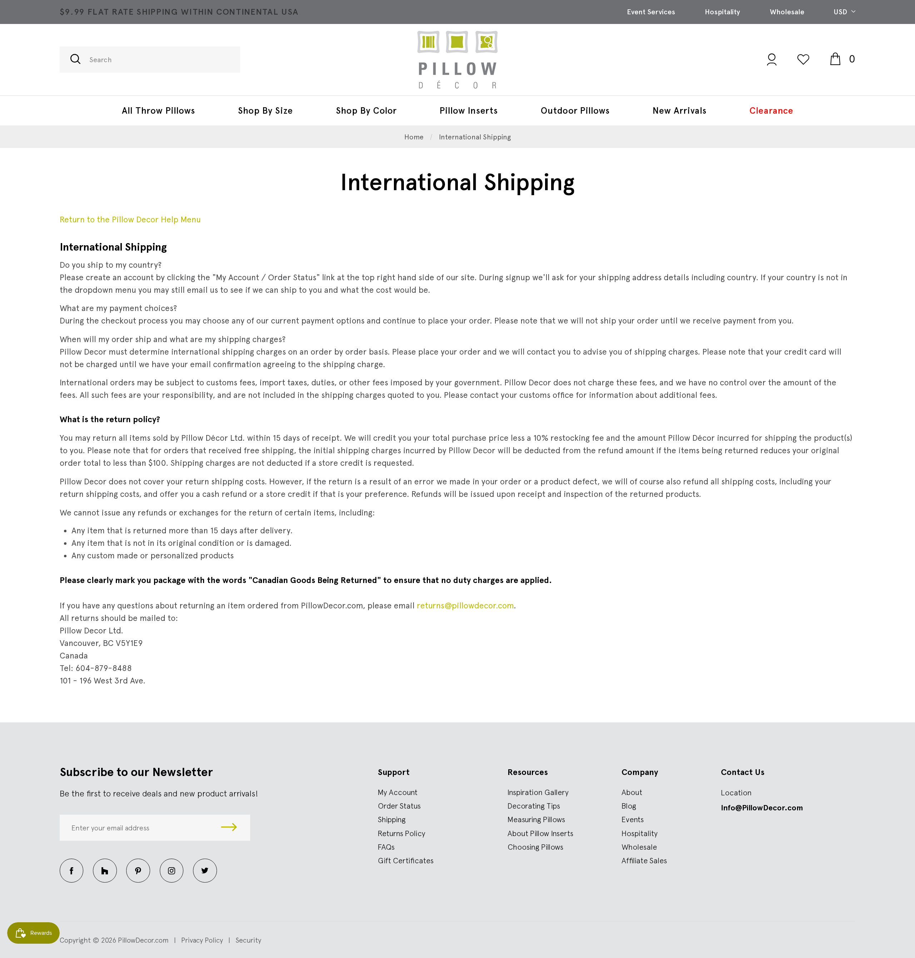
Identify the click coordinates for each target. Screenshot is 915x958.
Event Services (651, 12)
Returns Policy (401, 833)
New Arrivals (680, 110)
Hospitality (722, 12)
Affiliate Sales (644, 860)
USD (841, 12)
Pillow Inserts (469, 110)
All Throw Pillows (158, 110)
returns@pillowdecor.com (465, 605)
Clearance (771, 110)
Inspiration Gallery (538, 792)
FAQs (386, 846)
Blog (629, 805)
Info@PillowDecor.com (762, 808)
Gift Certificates (406, 860)
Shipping (392, 819)
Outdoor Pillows (575, 110)
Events (633, 819)
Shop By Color (366, 110)
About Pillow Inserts (540, 833)
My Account (397, 792)
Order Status (399, 805)
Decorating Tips (534, 805)
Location (736, 792)
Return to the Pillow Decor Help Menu (130, 219)
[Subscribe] (229, 828)
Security (248, 940)
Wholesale (787, 12)
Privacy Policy (202, 940)
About (632, 792)
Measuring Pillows (536, 819)
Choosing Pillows (535, 846)
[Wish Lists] (803, 59)
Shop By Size (265, 110)
